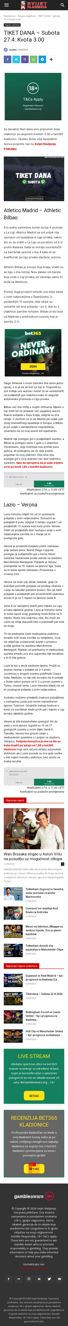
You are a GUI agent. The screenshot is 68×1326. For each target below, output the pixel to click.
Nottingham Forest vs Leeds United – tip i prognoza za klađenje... (43, 1016)
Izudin (13, 49)
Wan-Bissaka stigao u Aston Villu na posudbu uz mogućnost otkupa (33, 856)
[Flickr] (18, 1279)
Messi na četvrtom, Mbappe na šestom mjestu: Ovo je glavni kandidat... (44, 930)
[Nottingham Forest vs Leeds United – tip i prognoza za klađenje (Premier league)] (13, 1017)
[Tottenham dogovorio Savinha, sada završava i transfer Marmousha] (13, 894)
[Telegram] (42, 59)
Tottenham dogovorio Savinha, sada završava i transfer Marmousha (45, 893)
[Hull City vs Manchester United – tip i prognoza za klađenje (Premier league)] (13, 1036)
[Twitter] (16, 59)
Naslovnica (9, 16)
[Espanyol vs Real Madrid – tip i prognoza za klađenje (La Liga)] (13, 980)
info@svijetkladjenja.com (34, 1268)
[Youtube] (59, 1279)
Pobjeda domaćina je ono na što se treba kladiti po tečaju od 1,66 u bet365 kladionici (32, 745)
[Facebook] (7, 59)
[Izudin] (6, 50)
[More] (51, 59)
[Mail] (39, 1279)
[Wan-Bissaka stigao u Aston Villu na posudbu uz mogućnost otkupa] (34, 829)
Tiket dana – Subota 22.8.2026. (44, 993)
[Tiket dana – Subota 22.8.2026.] (13, 998)
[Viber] (25, 59)
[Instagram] (29, 1279)
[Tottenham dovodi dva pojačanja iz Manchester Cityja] (13, 950)
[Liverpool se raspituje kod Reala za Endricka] (13, 913)
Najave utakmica (27, 16)
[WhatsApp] (33, 59)
